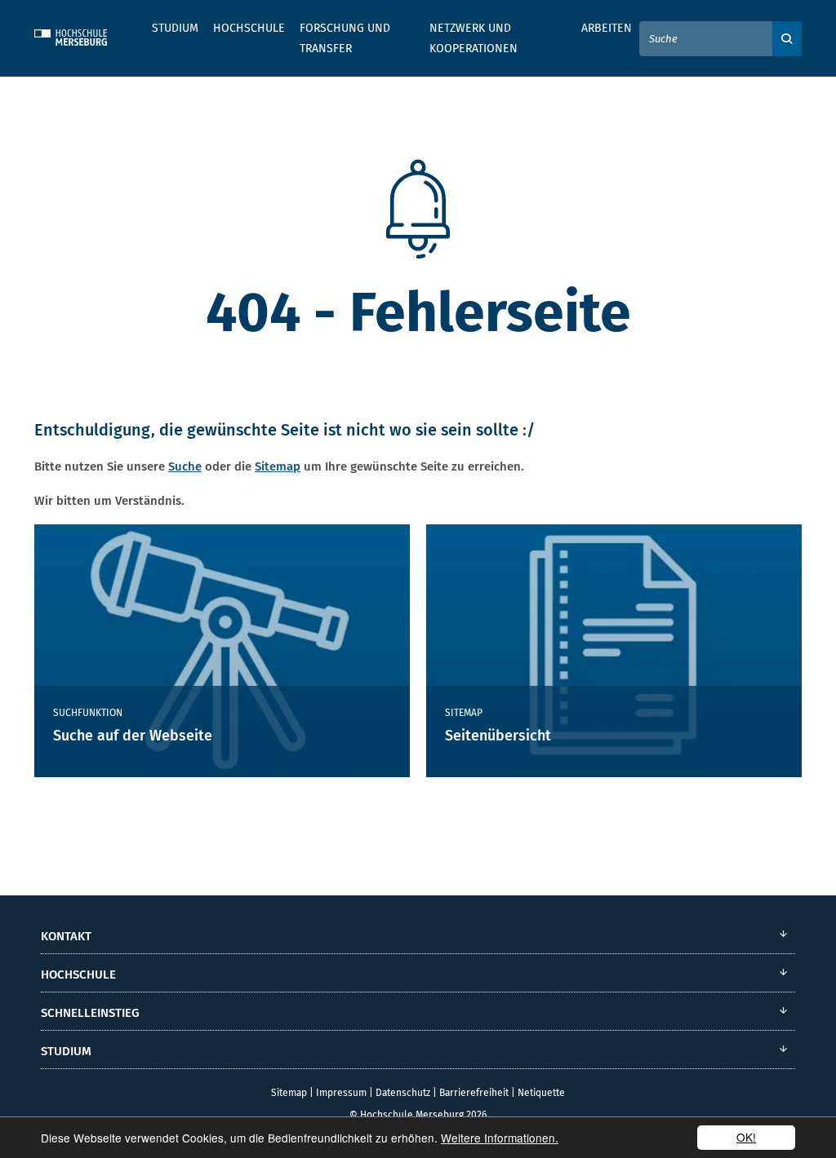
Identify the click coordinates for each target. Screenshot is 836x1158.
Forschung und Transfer (345, 38)
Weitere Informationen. (499, 1137)
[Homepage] (83, 35)
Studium (175, 28)
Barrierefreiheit (474, 1092)
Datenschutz (403, 1092)
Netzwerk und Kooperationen (473, 38)
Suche (185, 466)
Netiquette (541, 1092)
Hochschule (249, 28)
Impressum (341, 1092)
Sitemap (277, 466)
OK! (746, 1137)
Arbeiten (606, 28)
